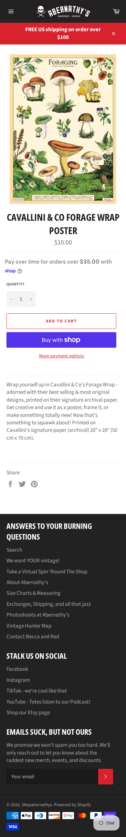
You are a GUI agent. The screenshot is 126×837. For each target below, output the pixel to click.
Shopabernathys (37, 805)
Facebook (17, 669)
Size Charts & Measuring (33, 593)
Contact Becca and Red (32, 637)
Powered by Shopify (72, 805)
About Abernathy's (27, 582)
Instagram (18, 680)
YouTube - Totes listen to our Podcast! (48, 702)
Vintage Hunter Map (28, 626)
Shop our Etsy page (28, 713)
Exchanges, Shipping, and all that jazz (48, 604)
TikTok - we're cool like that (36, 691)
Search (14, 550)
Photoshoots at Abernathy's (37, 615)
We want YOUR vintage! (32, 561)
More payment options (61, 356)
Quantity (15, 284)
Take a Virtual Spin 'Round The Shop (46, 572)
